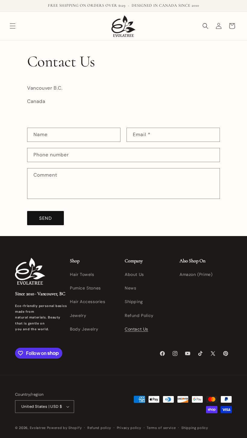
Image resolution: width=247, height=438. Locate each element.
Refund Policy (139, 315)
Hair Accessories (87, 301)
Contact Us (136, 329)
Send (45, 218)
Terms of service (161, 428)
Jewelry (78, 315)
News (130, 288)
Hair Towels (82, 274)
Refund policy (99, 428)
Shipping (134, 301)
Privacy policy (129, 428)
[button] (12, 26)
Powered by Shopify (64, 428)
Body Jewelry (84, 329)
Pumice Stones (85, 288)
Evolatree (38, 428)
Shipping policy (194, 428)
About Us (134, 274)
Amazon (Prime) (196, 274)
